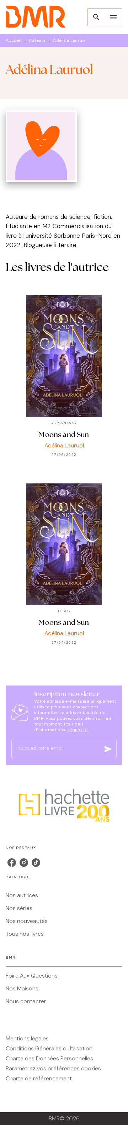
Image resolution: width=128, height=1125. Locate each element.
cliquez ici (78, 730)
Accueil (13, 40)
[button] (64, 895)
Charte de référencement (39, 1078)
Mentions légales (27, 1038)
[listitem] (12, 863)
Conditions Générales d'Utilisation (49, 1048)
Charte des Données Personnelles (49, 1058)
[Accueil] (35, 17)
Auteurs (37, 40)
